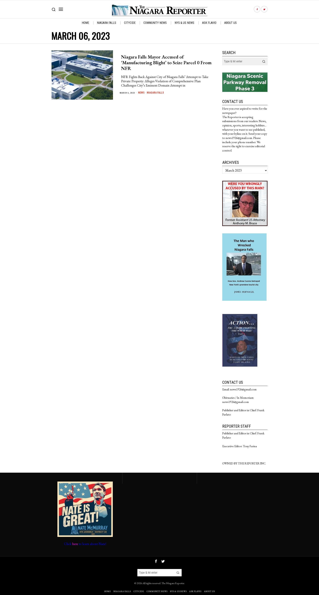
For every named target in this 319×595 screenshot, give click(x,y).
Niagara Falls (155, 92)
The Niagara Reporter (173, 583)
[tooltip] (257, 9)
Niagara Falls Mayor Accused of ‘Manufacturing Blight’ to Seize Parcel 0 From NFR (166, 62)
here (75, 544)
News (141, 92)
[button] (263, 61)
